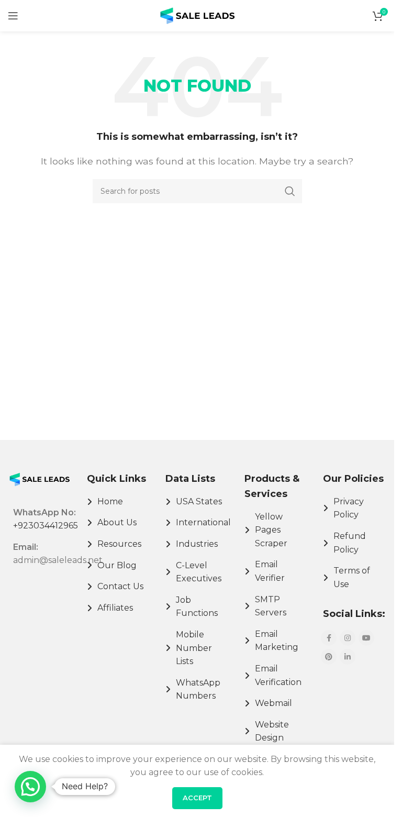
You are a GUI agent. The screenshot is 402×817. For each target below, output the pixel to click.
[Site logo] (197, 15)
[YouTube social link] (366, 638)
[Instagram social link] (347, 638)
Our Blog (117, 565)
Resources (119, 544)
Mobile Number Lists (194, 648)
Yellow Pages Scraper (271, 530)
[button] (30, 786)
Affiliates (115, 608)
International (203, 522)
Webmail (273, 703)
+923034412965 (45, 526)
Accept (197, 797)
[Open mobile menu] (13, 15)
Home (110, 501)
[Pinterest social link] (329, 657)
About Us (117, 522)
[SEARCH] (290, 191)
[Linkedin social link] (347, 657)
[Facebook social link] (329, 638)
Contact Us (120, 586)
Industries (197, 544)
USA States (199, 501)
